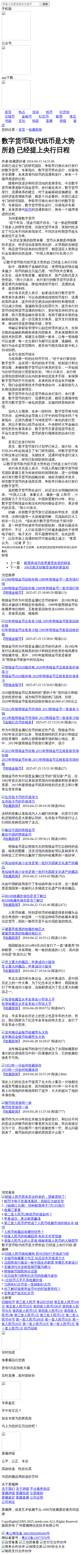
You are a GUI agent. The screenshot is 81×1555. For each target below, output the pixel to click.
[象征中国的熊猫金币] (18, 830)
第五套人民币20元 (19, 1306)
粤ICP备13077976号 (36, 1538)
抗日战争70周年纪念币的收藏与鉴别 (30, 1275)
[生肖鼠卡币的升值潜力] (20, 797)
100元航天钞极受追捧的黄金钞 (46, 567)
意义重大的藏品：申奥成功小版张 (27, 966)
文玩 (21, 121)
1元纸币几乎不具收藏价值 (23, 1280)
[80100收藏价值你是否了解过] (24, 896)
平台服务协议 (40, 1488)
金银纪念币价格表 (18, 722)
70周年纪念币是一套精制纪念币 (27, 1284)
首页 (21, 129)
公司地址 (8, 1502)
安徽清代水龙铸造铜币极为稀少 (27, 1267)
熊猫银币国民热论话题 (20, 1271)
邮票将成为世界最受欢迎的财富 (47, 563)
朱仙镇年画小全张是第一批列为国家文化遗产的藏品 (40, 872)
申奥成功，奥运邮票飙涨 (22, 1218)
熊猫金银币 (13, 592)
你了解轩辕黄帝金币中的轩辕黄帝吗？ (32, 1289)
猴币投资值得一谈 (15, 1107)
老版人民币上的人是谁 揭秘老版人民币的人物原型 (41, 1240)
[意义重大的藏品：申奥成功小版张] (28, 962)
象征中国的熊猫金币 (17, 834)
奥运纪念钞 (45, 1302)
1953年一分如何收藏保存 (20, 1070)
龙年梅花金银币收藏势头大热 (23, 1037)
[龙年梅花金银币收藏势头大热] (25, 1032)
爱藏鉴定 (8, 1497)
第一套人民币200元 (30, 1319)
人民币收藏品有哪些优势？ (24, 1232)
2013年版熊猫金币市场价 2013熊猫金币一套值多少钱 (40, 718)
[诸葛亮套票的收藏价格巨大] (23, 929)
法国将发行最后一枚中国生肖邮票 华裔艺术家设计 (41, 1262)
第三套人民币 (26, 1302)
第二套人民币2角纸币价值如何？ (28, 1214)
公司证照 (36, 1497)
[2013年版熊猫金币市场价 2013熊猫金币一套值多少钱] (40, 713)
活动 (35, 112)
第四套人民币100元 (47, 1306)
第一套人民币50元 (58, 1319)
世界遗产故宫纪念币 (19, 1293)
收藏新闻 (35, 129)
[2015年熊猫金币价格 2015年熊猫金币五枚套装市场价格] (40, 755)
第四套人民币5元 (24, 1311)
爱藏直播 (22, 1497)
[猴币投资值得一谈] (17, 1103)
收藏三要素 (12, 1210)
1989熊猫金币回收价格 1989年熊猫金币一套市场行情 (40, 588)
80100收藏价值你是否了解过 (22, 900)
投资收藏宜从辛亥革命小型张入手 (27, 1004)
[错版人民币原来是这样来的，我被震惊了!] (34, 1197)
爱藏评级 (8, 1493)
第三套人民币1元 (52, 1315)
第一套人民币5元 (62, 1324)
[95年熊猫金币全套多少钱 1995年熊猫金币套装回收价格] (40, 625)
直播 (49, 121)
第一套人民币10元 (35, 1324)
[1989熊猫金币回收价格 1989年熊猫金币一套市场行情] (40, 584)
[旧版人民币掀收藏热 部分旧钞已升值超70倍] (35, 1254)
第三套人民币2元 (26, 1315)
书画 (8, 121)
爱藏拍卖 (22, 1493)
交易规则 (36, 1493)
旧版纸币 (8, 1302)
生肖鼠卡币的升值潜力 (18, 801)
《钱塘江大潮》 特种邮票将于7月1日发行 (34, 1205)
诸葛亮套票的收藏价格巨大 (22, 933)
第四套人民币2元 (50, 1311)
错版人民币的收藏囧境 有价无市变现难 (32, 1236)
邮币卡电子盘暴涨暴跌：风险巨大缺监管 (34, 1201)
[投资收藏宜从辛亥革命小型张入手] (28, 999)
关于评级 (22, 1488)
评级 (63, 121)
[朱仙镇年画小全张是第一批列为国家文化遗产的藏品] (40, 867)
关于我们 (8, 1488)
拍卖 (35, 121)
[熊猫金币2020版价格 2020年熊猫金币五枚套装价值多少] (40, 671)
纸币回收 (30, 1328)
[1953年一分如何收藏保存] (22, 1065)
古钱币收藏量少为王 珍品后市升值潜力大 (34, 1258)
